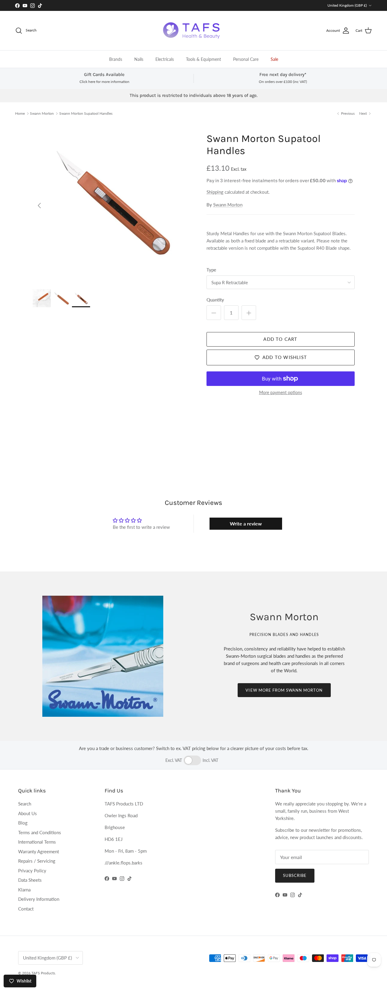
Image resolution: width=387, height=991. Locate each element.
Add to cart (280, 339)
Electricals (164, 59)
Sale (274, 59)
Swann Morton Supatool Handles (85, 113)
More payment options (280, 392)
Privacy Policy (32, 870)
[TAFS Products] (193, 30)
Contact (26, 908)
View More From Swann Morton (284, 690)
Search (24, 803)
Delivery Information (38, 899)
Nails (138, 59)
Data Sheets (30, 880)
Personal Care (246, 59)
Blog (23, 822)
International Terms (37, 841)
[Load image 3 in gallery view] (113, 202)
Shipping (215, 192)
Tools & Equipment (203, 59)
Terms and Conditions (39, 832)
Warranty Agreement (38, 851)
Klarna (24, 889)
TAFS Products (43, 973)
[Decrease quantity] (214, 312)
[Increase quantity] (249, 312)
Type (211, 269)
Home (20, 113)
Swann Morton (42, 113)
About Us (27, 813)
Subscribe (295, 875)
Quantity (215, 299)
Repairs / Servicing (36, 861)
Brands (115, 59)
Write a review (246, 523)
